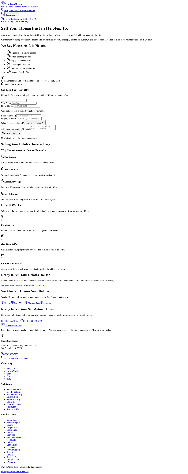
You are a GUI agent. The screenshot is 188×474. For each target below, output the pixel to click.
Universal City (13, 460)
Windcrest (11, 462)
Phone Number (7, 106)
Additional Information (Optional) (16, 129)
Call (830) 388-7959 (33, 321)
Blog (9, 373)
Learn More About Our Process (31, 285)
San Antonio (48, 303)
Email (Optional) (8, 116)
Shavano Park (34, 303)
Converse (11, 435)
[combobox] (35, 122)
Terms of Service (21, 471)
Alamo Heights (13, 422)
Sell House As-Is (14, 389)
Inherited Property (14, 394)
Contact (34, 7)
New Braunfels (13, 450)
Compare (17, 7)
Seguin (10, 455)
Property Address (8, 118)
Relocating (11, 407)
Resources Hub (13, 409)
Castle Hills (12, 430)
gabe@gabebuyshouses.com (16, 358)
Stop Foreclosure (14, 392)
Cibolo (10, 432)
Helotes (10, 442)
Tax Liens (11, 402)
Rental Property (13, 399)
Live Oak (11, 447)
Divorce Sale (12, 397)
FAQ (29, 7)
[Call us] (2, 15)
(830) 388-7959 (11, 354)
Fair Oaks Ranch (14, 437)
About (24, 7)
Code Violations (14, 404)
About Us (11, 368)
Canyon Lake (12, 427)
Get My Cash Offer (26, 10)
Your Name (6, 103)
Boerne (7, 303)
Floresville (11, 440)
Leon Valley (19, 303)
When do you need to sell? (12, 123)
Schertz (10, 452)
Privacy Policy (7, 471)
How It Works (7, 7)
